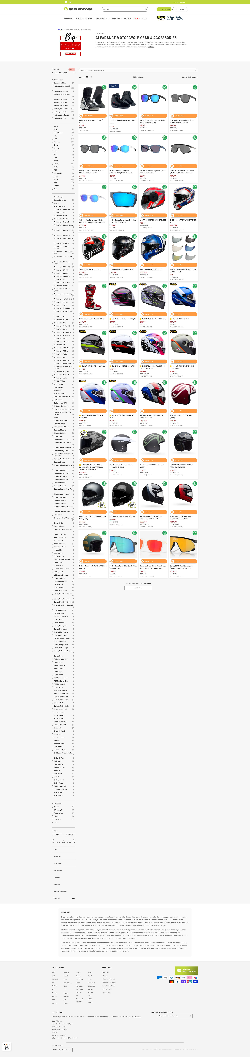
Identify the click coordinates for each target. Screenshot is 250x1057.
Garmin (66, 972)
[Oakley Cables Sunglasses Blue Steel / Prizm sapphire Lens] (123, 198)
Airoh (53, 975)
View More (55, 823)
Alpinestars (55, 979)
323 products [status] (138, 77)
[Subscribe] (190, 1016)
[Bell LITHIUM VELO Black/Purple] (123, 297)
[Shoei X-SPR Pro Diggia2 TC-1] (93, 247)
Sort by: (189, 77)
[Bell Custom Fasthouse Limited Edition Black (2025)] (123, 443)
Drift (53, 999)
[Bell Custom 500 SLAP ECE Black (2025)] (153, 443)
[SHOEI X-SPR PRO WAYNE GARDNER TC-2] (183, 198)
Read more (151, 46)
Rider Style (57, 863)
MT (65, 1000)
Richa (78, 983)
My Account (166, 9)
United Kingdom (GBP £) (60, 1049)
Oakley (66, 1003)
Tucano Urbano (90, 991)
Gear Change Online (151, 1049)
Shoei (90, 979)
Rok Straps (79, 986)
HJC (65, 979)
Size (55, 849)
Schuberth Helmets (79, 1000)
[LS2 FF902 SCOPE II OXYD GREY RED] (153, 198)
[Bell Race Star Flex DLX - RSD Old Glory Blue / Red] (153, 393)
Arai (53, 982)
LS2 (65, 989)
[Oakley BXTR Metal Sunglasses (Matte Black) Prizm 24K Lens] (183, 544)
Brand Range (58, 197)
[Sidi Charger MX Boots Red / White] (93, 297)
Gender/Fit (57, 856)
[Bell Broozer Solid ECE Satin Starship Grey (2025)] (93, 495)
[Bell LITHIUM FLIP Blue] (183, 297)
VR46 (90, 999)
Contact (182, 2)
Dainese (54, 996)
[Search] (146, 9)
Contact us (105, 972)
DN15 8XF (137, 1017)
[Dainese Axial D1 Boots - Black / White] (93, 98)
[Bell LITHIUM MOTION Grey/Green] (93, 344)
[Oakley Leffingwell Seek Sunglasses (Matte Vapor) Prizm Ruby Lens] (153, 544)
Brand (56, 126)
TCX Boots (91, 986)
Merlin (66, 993)
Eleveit (54, 1003)
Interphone (67, 983)
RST (77, 995)
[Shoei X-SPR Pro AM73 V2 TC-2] (153, 247)
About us (105, 975)
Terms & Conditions (108, 986)
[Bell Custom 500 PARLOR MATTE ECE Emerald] (93, 544)
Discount (57, 898)
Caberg (54, 993)
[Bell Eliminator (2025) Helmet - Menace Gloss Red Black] (183, 495)
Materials (57, 884)
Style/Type (57, 804)
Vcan (89, 995)
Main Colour (58, 870)
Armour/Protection (60, 891)
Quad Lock (79, 979)
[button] (69, 18)
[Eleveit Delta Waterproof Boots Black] (123, 98)
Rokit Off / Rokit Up (79, 991)
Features (57, 877)
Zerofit (90, 1002)
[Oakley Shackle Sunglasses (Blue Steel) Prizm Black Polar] (93, 149)
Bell (53, 989)
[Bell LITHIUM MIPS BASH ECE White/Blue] (93, 393)
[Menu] (10, 1043)
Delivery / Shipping (108, 979)
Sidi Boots (91, 983)
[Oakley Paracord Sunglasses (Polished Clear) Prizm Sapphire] (123, 149)
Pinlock (78, 976)
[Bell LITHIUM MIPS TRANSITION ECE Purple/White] (153, 344)
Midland (66, 996)
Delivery (176, 2)
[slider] (53, 840)
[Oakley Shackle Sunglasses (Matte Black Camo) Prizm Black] (183, 98)
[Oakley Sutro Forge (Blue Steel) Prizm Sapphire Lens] (123, 544)
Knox (65, 986)
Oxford (78, 972)
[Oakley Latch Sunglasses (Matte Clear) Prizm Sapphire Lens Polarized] (93, 198)
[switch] (6, 1048)
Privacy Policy (106, 989)
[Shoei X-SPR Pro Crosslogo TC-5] (123, 247)
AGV (53, 972)
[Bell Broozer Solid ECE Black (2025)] (123, 495)
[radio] (87, 77)
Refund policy (106, 993)
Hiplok (66, 976)
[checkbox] (63, 83)
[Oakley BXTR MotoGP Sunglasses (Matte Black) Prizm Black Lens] (183, 149)
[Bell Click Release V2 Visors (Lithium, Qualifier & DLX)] (183, 247)
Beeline (54, 986)
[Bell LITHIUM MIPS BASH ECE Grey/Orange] (183, 344)
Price (55, 831)
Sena (90, 972)
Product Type (58, 80)
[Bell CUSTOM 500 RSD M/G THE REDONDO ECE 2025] (183, 443)
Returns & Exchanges (109, 982)
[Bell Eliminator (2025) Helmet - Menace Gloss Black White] (153, 495)
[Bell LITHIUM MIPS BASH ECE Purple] (123, 393)
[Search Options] (196, 70)
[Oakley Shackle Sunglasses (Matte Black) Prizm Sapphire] (153, 98)
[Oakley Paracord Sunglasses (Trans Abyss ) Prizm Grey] (153, 149)
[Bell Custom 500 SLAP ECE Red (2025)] (183, 393)
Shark (90, 976)
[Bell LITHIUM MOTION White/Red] (123, 344)
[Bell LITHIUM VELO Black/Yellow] (153, 297)
